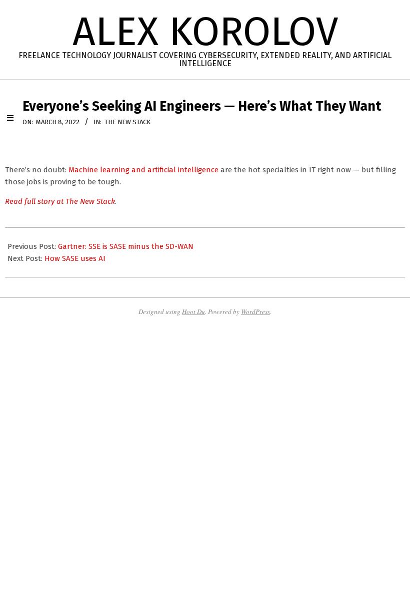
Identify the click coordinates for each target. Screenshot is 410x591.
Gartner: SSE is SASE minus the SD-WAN (126, 246)
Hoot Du (193, 311)
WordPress (255, 311)
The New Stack (127, 122)
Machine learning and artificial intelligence (143, 169)
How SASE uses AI (75, 258)
